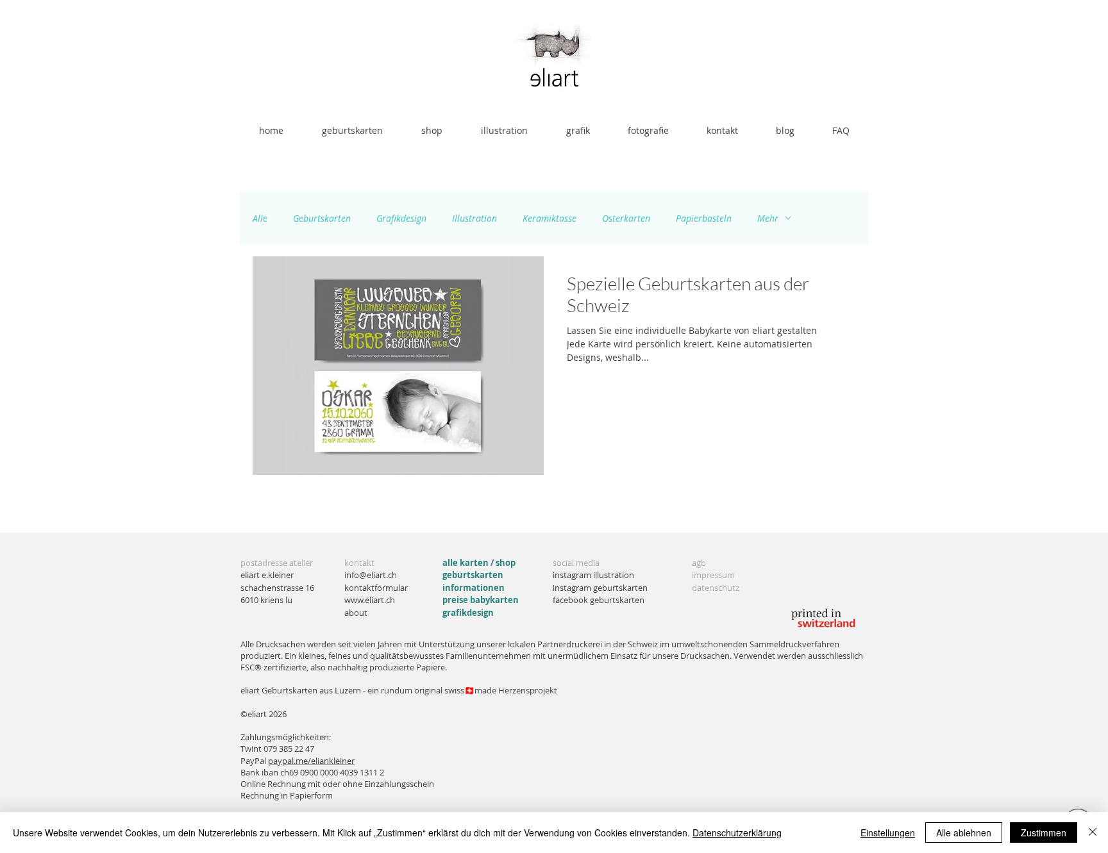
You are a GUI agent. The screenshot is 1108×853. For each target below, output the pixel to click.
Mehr (767, 218)
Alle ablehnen (963, 832)
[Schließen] (1092, 832)
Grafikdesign (401, 218)
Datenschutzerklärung (737, 832)
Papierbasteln (704, 218)
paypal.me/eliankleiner (311, 760)
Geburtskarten (322, 218)
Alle (260, 218)
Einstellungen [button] (887, 832)
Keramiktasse (549, 218)
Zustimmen (1043, 832)
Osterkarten (626, 218)
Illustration (474, 218)
